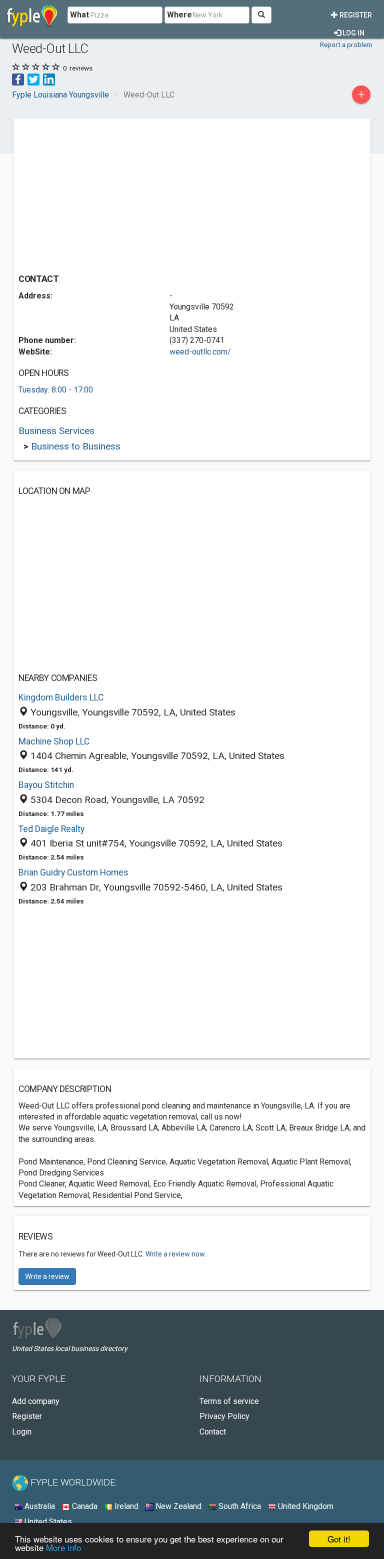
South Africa (238, 1506)
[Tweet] (34, 79)
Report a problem (346, 44)
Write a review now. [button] (176, 1254)
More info (63, 1547)
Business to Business (75, 446)
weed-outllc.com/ (200, 351)
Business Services (56, 430)
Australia (38, 1506)
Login (22, 1431)
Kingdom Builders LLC (61, 697)
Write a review (47, 1276)
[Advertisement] (102, 194)
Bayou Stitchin (46, 785)
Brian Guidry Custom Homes (73, 873)
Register (355, 15)
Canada (84, 1506)
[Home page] (32, 15)
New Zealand (178, 1506)
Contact (213, 1431)
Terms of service (229, 1401)
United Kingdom (305, 1506)
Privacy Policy (225, 1416)
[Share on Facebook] (18, 79)
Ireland (125, 1506)
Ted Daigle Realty (51, 829)
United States (47, 1521)
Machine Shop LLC (54, 741)
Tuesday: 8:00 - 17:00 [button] (55, 389)
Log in (352, 33)
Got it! (339, 1538)
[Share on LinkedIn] (49, 79)
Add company (36, 1401)
